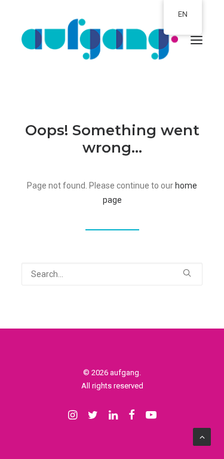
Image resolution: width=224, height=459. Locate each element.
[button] (196, 40)
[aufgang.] (112, 40)
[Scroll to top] (202, 436)
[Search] (112, 274)
